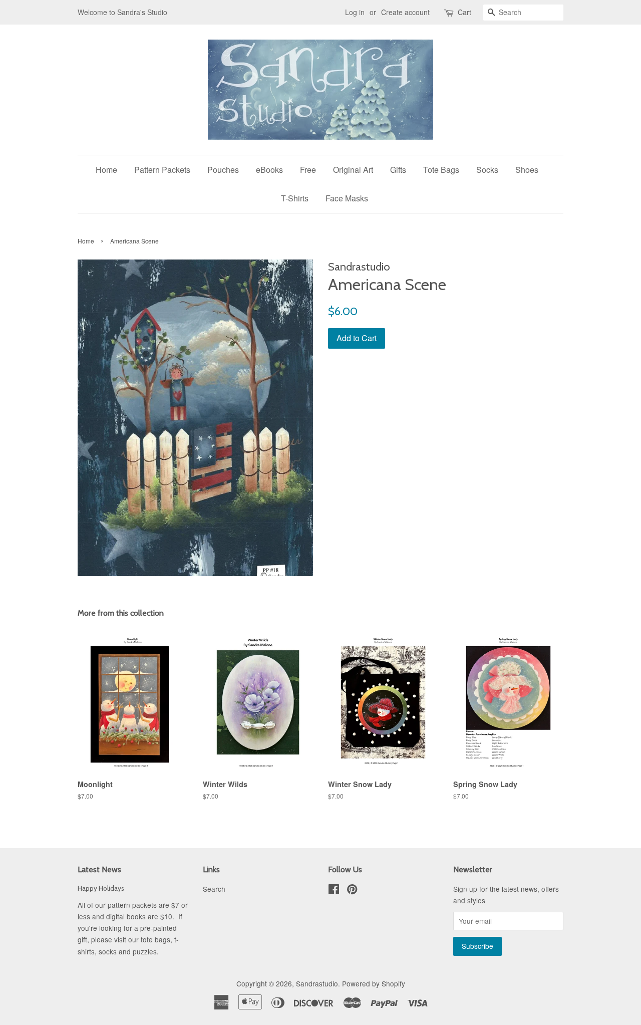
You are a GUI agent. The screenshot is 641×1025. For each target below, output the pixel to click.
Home (106, 169)
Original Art (353, 169)
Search (214, 889)
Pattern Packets (162, 169)
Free (308, 169)
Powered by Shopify (373, 983)
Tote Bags (441, 169)
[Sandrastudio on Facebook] (334, 891)
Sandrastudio (317, 983)
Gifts (398, 169)
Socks (487, 169)
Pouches (223, 169)
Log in (355, 12)
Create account (405, 12)
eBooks (269, 169)
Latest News (99, 869)
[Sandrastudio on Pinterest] (352, 891)
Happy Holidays (101, 888)
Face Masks (347, 198)
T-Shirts (294, 198)
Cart (464, 12)
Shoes (526, 169)
